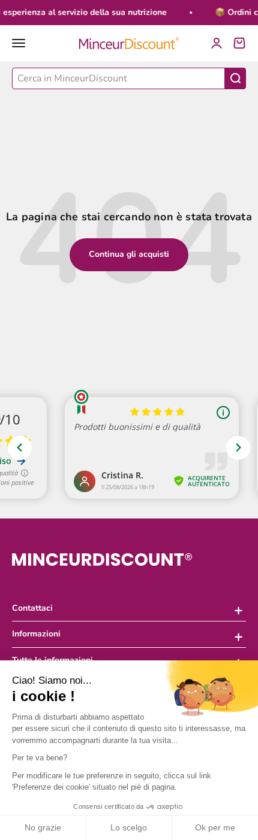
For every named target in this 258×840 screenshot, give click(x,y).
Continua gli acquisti (129, 254)
